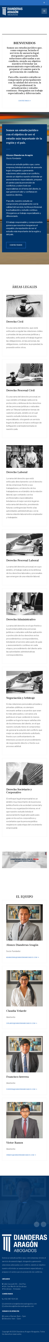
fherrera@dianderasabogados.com (21, 1089)
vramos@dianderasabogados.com (20, 1155)
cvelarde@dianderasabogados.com (21, 1023)
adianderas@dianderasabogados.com (22, 957)
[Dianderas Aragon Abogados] (12, 11)
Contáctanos (23, 101)
